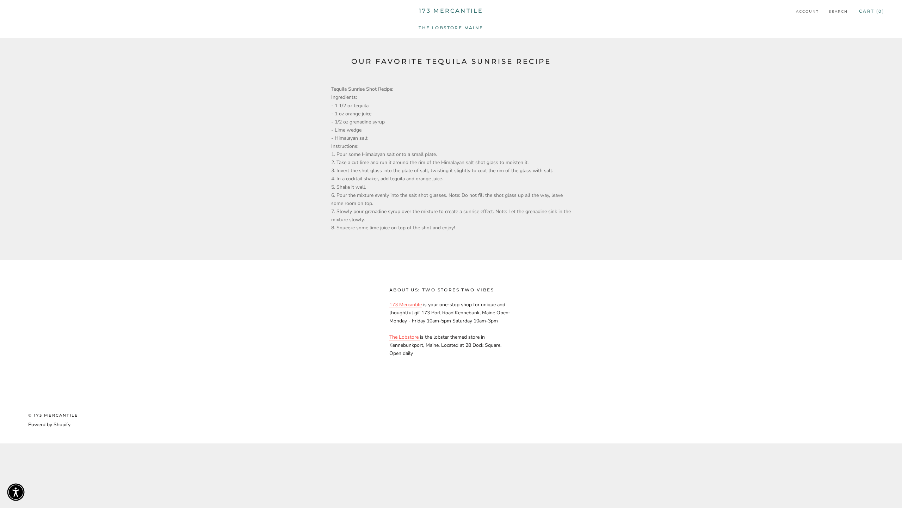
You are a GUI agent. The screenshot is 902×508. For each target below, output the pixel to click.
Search (838, 11)
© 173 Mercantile (53, 415)
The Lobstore (404, 337)
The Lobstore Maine (451, 27)
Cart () (871, 11)
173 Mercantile (405, 304)
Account (807, 11)
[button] (16, 492)
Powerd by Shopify (49, 424)
